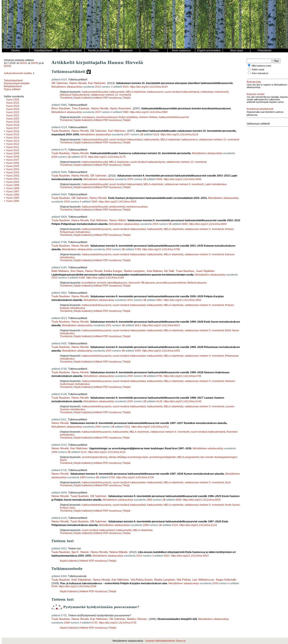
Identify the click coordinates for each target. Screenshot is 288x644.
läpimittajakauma (117, 282)
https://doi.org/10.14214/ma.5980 (149, 112)
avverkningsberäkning (94, 457)
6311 (127, 426)
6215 (84, 452)
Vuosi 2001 (12, 178)
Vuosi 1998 (12, 188)
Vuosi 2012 (12, 144)
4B (123, 350)
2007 (98, 112)
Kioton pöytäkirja (128, 117)
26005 (34, 63)
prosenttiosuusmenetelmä (171, 282)
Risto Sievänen (60, 108)
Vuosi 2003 (12, 172)
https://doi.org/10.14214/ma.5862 (182, 300)
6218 (156, 134)
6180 (82, 277)
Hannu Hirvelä (77, 83)
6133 (175, 525)
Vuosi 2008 (12, 156)
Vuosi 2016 (12, 131)
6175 (84, 156)
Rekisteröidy (254, 81)
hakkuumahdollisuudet (95, 91)
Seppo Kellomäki (226, 579)
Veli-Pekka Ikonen (142, 579)
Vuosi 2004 (12, 169)
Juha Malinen (154, 271)
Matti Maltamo (60, 271)
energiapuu (88, 117)
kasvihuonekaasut (106, 117)
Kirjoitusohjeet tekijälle (17, 83)
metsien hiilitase (148, 117)
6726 (112, 477)
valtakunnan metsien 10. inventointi (111, 94)
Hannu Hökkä (117, 220)
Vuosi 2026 (12, 99)
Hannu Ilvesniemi (120, 108)
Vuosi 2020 (12, 118)
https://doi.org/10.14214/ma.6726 (135, 477)
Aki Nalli (169, 271)
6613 (138, 325)
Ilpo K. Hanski (80, 552)
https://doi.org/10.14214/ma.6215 (107, 452)
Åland (63, 460)
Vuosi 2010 (12, 150)
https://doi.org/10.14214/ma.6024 (149, 86)
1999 (54, 452)
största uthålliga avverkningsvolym (128, 457)
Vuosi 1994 (12, 201)
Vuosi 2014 (12, 137)
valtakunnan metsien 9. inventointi (183, 184)
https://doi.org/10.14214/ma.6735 (117, 622)
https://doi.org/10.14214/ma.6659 (202, 499)
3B (170, 224)
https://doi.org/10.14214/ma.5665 (117, 201)
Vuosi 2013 (12, 140)
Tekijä (126, 437)
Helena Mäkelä (118, 552)
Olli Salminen (59, 83)
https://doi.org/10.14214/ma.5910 (190, 555)
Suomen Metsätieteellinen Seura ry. (165, 640)
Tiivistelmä (66, 97)
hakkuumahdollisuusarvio (96, 229)
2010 (139, 555)
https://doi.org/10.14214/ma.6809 (208, 224)
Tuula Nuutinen (60, 130)
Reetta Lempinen (134, 271)
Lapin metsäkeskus (216, 184)
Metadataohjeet (13, 86)
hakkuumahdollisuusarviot (174, 117)
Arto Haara (76, 271)
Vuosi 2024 (12, 106)
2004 (67, 201)
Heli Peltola (184, 579)
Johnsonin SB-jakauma (141, 282)
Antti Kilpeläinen (81, 579)
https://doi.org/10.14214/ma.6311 (150, 426)
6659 (179, 499)
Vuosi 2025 (12, 102)
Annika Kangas (113, 271)
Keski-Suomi (232, 504)
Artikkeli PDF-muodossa (107, 97)
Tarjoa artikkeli (12, 89)
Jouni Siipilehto (205, 271)
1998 (146, 525)
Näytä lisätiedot (83, 97)
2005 (130, 179)
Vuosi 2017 (12, 128)
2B (141, 134)
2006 (54, 156)
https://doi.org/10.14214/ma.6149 (182, 401)
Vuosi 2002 (12, 175)
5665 (94, 201)
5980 (126, 112)
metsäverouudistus (137, 206)
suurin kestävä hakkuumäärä (125, 139)
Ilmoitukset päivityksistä (260, 108)
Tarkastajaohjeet (13, 80)
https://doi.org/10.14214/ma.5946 (182, 179)
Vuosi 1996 (12, 194)
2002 (54, 277)
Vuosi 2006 (12, 163)
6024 (126, 86)
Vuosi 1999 (12, 185)
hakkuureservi (155, 91)
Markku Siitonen (137, 619)
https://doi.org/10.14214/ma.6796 (182, 376)
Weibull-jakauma (197, 282)
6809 (185, 224)
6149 (159, 401)
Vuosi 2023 (12, 109)
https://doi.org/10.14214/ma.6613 (161, 325)
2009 (215, 583)
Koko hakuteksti (260, 73)
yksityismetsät (117, 206)
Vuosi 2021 (12, 115)
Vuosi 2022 (12, 112)
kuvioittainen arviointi (94, 282)
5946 (159, 179)
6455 (138, 350)
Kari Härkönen (96, 83)
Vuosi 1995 (12, 197)
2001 (130, 300)
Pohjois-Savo (67, 507)
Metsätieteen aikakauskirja (66, 86)
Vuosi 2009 (12, 153)
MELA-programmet (188, 457)
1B (69, 156)
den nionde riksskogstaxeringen (218, 457)
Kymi (228, 482)
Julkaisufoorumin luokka (18, 73)
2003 (109, 249)
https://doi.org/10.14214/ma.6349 (77, 586)
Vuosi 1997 (12, 191)
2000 (109, 350)
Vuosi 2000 (12, 182)
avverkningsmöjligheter (162, 457)
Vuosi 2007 (12, 159)
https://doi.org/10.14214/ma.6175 (107, 156)
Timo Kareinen (80, 108)
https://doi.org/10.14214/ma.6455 (161, 350)
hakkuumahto (117, 91)
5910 (167, 555)
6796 (159, 376)
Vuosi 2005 (12, 166)
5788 (138, 249)
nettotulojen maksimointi (214, 91)
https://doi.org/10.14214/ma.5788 (161, 249)
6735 (94, 622)
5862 (159, 300)
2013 (98, 86)
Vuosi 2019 (12, 121)
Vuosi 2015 (12, 134)
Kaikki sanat (258, 69)
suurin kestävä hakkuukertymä (181, 91)
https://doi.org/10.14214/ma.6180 (105, 277)
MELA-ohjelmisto (136, 91)
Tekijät (126, 97)
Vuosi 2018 (12, 125)
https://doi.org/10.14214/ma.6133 (198, 525)
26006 (7, 66)
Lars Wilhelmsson (203, 579)
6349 (54, 586)
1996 (67, 622)
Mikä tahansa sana (261, 65)
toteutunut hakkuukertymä (74, 94)
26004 (23, 63)
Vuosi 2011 (12, 147)
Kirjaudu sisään (256, 94)
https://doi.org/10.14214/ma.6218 (179, 134)
